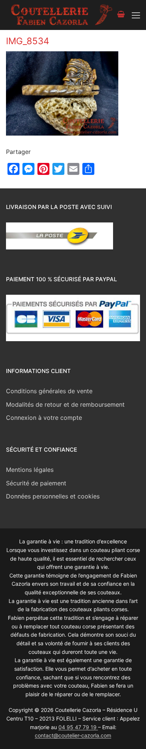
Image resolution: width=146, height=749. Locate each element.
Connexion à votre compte (44, 417)
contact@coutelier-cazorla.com (73, 735)
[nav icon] (136, 15)
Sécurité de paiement (36, 483)
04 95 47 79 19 (78, 727)
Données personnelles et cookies (53, 496)
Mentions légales (30, 469)
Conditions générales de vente (49, 391)
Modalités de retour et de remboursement (65, 404)
